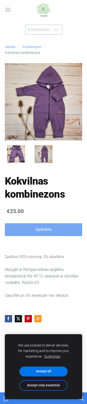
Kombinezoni (32, 47)
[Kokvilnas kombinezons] (16, 154)
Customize (52, 356)
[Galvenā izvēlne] (7, 9)
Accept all (43, 371)
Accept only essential (43, 385)
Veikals (10, 47)
